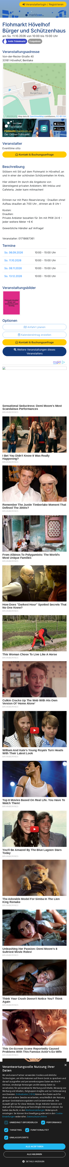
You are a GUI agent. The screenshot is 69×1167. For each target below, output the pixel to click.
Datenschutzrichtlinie (37, 1116)
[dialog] (34, 1114)
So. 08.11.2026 (13, 268)
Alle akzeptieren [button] (34, 1146)
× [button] (65, 1065)
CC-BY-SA (61, 116)
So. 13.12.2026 (13, 276)
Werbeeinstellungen (35, 1110)
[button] (34, 1161)
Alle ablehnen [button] (34, 1154)
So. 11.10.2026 (12, 260)
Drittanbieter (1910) (25, 1094)
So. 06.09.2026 (13, 252)
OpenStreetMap (37, 116)
